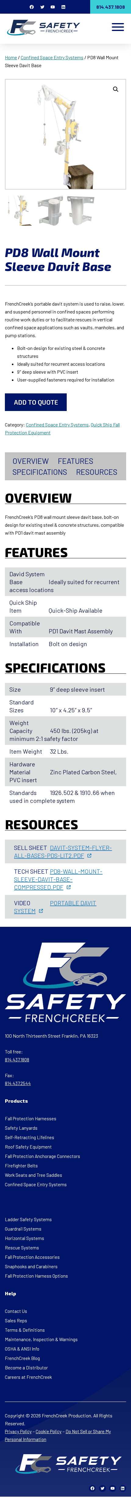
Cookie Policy (49, 1431)
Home (11, 57)
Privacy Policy (18, 1431)
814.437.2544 (18, 1083)
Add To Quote (36, 402)
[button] (115, 89)
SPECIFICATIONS (39, 471)
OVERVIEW (30, 460)
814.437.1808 (110, 7)
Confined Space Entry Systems (52, 57)
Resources (96, 471)
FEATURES (75, 460)
